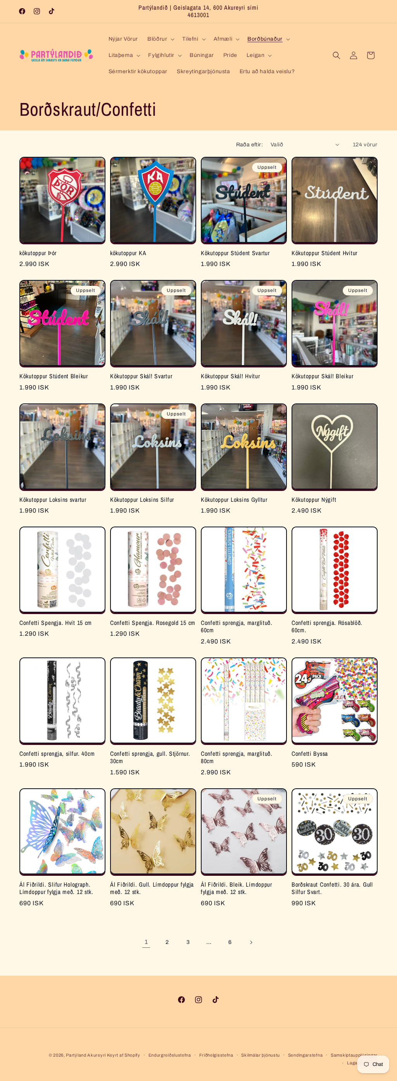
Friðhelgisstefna (216, 1055)
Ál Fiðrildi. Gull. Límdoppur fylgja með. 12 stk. (152, 888)
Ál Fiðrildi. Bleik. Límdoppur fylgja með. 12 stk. (236, 888)
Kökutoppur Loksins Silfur (142, 499)
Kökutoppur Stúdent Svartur (235, 253)
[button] (160, 39)
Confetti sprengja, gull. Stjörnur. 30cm (150, 757)
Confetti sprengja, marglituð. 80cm (237, 757)
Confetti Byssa (310, 753)
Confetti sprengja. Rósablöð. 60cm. (327, 626)
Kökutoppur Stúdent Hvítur (324, 253)
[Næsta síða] (250, 942)
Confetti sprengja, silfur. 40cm (57, 753)
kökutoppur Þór (38, 253)
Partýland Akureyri (86, 1055)
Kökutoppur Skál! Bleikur (322, 376)
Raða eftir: (249, 145)
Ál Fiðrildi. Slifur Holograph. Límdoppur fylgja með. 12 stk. (56, 888)
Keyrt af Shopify (123, 1055)
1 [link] (146, 942)
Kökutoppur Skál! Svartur (141, 376)
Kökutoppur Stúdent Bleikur (53, 376)
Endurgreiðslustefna (169, 1055)
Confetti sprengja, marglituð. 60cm (237, 626)
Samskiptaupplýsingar (354, 1055)
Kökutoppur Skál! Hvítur (230, 376)
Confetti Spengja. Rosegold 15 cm (152, 622)
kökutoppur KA (128, 253)
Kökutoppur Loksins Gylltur (234, 499)
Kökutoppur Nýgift (314, 499)
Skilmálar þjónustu (260, 1055)
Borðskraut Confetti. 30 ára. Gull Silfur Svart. (332, 888)
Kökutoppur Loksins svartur (52, 499)
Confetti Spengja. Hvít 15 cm (55, 622)
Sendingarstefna (305, 1055)
